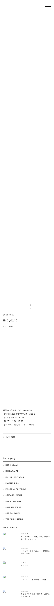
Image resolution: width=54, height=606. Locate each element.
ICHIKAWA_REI (12, 471)
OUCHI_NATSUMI (13, 501)
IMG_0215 (10, 437)
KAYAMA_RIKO (12, 483)
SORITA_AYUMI (12, 513)
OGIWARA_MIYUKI (13, 495)
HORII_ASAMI (11, 465)
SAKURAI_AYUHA (13, 507)
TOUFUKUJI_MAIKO (14, 519)
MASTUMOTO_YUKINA (15, 489)
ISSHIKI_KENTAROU (14, 477)
